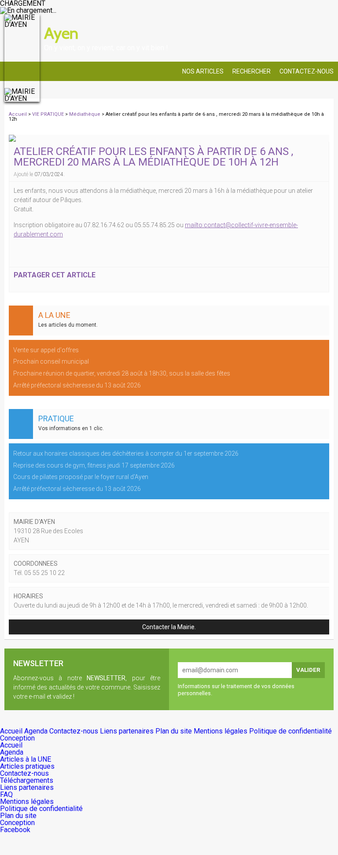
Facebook (15, 830)
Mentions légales (221, 731)
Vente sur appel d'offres (46, 350)
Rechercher (251, 71)
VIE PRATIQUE (48, 114)
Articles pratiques (27, 766)
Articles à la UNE (25, 759)
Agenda (36, 731)
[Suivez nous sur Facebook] (325, 23)
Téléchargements (26, 780)
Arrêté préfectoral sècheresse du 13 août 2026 (77, 385)
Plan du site (174, 731)
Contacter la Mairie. (169, 626)
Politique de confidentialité (290, 731)
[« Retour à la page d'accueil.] (22, 58)
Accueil (18, 114)
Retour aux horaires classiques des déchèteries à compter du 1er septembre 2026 (126, 453)
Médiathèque (85, 114)
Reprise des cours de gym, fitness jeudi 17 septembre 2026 (94, 465)
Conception (17, 738)
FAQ (6, 794)
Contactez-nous (306, 71)
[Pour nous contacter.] (303, 23)
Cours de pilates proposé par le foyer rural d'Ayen (80, 476)
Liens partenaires (127, 731)
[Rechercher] (281, 23)
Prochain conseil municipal (51, 361)
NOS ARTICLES (203, 71)
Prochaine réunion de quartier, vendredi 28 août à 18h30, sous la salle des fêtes (121, 373)
